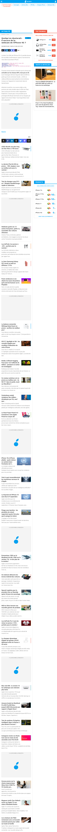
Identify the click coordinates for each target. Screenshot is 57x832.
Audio (52, 185)
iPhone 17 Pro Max (40, 194)
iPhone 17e (39, 190)
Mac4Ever (3, 34)
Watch (48, 185)
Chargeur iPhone (41, 4)
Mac (38, 185)
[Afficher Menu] (1, 1)
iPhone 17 (38, 203)
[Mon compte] (55, 1)
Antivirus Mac (25, 4)
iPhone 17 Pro (40, 199)
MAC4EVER (28, 1)
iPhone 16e (39, 212)
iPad (45, 185)
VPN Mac (32, 4)
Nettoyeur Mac (51, 4)
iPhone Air (39, 208)
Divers (8, 34)
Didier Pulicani (6, 46)
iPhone (41, 185)
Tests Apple (16, 4)
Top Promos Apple (6, 4)
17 (19, 50)
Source (3, 132)
